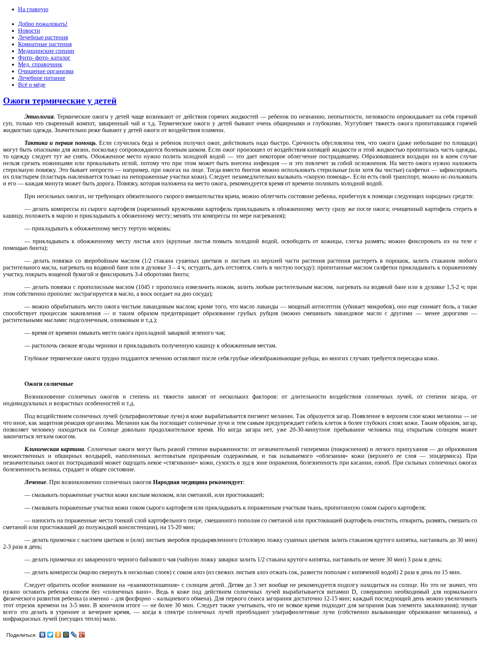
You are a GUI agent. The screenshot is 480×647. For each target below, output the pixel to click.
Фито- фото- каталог (44, 57)
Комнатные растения (45, 44)
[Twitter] (50, 634)
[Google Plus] (82, 634)
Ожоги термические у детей (60, 100)
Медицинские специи (46, 51)
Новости (29, 30)
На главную (33, 9)
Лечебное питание (41, 78)
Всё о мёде (31, 84)
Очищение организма (46, 71)
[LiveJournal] (74, 634)
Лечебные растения (43, 37)
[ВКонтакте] (42, 634)
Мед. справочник (40, 64)
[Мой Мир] (66, 634)
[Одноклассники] (58, 634)
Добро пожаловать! (43, 24)
